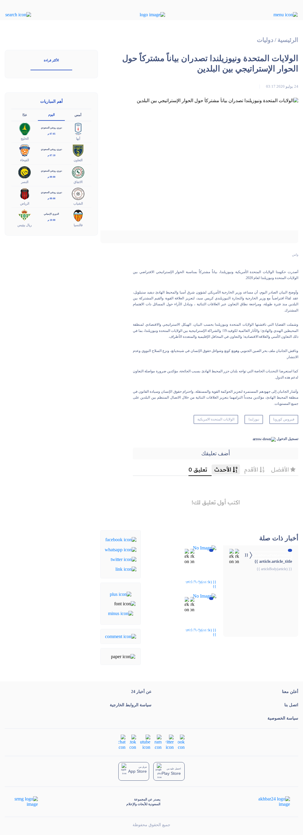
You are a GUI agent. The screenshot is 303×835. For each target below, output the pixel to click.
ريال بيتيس (24, 225)
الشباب (78, 203)
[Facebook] (120, 539)
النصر (24, 182)
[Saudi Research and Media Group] (25, 801)
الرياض (24, 203)
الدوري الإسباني (51, 214)
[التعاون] (78, 150)
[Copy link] (125, 568)
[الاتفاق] (78, 171)
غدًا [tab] (24, 115)
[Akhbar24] (269, 801)
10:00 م (51, 220)
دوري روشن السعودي (51, 127)
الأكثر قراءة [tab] (51, 60)
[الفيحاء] (24, 150)
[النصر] (24, 171)
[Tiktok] (133, 741)
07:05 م (51, 134)
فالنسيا (78, 225)
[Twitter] (123, 559)
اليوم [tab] (51, 114)
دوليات (265, 40)
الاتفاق (78, 182)
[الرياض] (24, 193)
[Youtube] (145, 741)
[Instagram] (158, 741)
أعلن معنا (290, 691)
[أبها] (78, 128)
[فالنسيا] (78, 214)
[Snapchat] (121, 741)
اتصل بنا (291, 705)
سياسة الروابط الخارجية (131, 705)
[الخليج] (24, 128)
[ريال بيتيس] (24, 214)
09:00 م (51, 177)
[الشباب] (78, 193)
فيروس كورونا (283, 419)
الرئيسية (288, 40)
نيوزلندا (254, 419)
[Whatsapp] (120, 549)
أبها (78, 138)
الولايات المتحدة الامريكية (215, 419)
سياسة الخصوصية (282, 718)
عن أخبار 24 (141, 691)
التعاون (78, 160)
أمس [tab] (78, 115)
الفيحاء (24, 160)
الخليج (25, 138)
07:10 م (51, 155)
